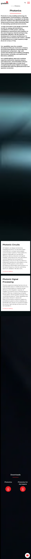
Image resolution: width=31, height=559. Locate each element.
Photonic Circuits (11, 244)
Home (12, 6)
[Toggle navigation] (28, 3)
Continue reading (8, 271)
